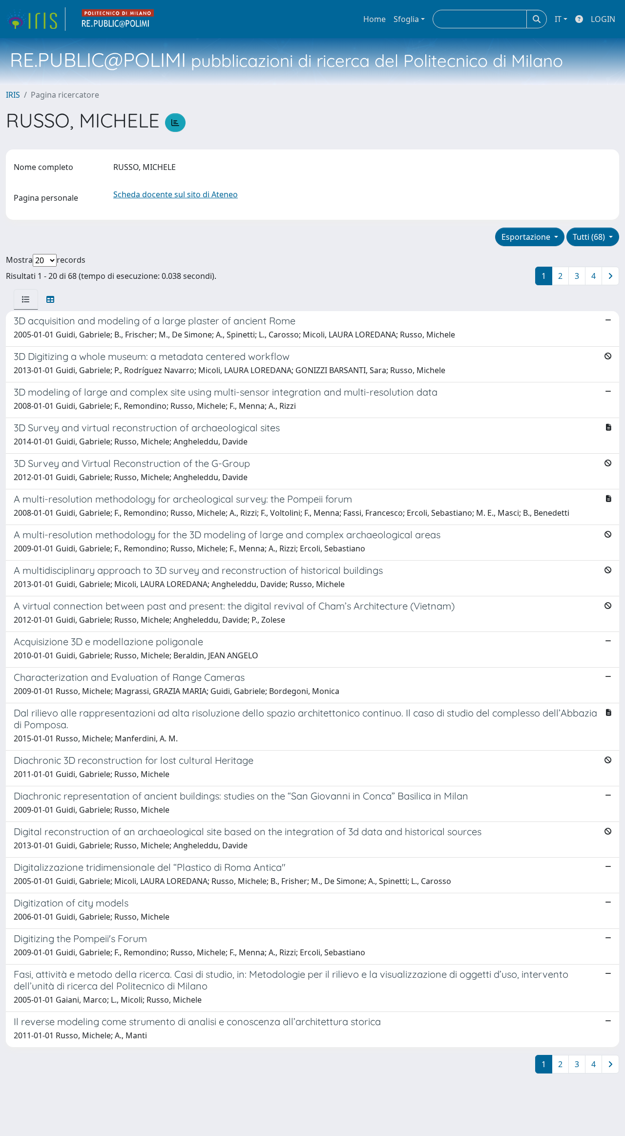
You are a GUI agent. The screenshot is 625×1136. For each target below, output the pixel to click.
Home (374, 19)
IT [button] (558, 19)
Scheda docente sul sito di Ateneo (175, 194)
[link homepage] (35, 19)
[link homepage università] (118, 19)
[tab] (26, 299)
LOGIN (603, 19)
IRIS (13, 94)
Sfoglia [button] (406, 19)
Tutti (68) (590, 236)
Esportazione (526, 236)
